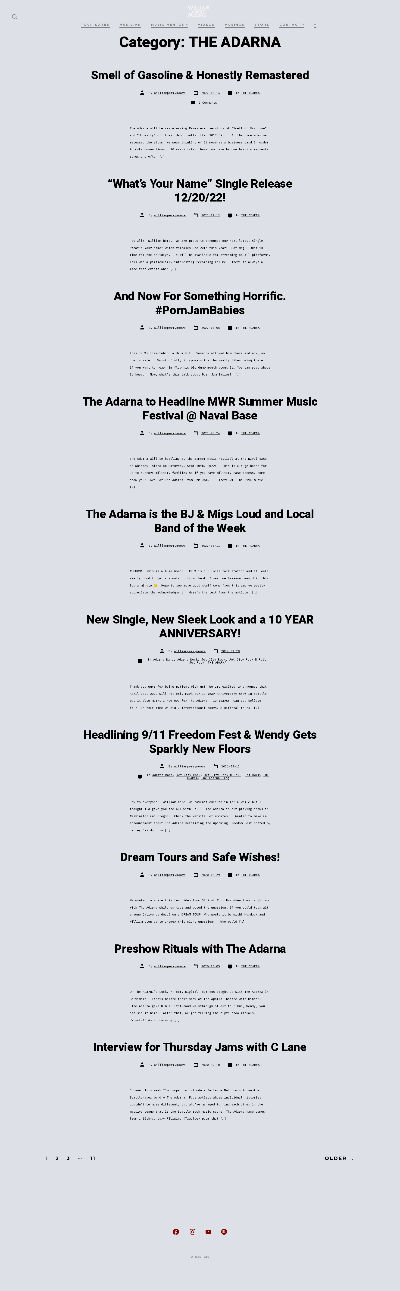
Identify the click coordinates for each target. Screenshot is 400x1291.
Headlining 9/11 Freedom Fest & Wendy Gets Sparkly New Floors (200, 742)
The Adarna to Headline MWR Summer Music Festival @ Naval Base (200, 409)
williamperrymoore (170, 93)
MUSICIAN (130, 24)
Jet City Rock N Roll (247, 659)
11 (93, 1158)
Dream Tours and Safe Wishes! (200, 857)
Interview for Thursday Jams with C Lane (200, 1047)
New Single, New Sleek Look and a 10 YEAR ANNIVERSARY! (200, 626)
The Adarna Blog (215, 778)
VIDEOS (206, 24)
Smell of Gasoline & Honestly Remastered (200, 75)
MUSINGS (235, 24)
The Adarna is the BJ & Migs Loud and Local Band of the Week (200, 521)
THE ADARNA (250, 93)
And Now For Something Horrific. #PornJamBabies (200, 303)
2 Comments (208, 103)
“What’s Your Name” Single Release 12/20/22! (200, 191)
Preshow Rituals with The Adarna (200, 949)
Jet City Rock (213, 659)
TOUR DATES (95, 24)
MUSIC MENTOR (168, 24)
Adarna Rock (187, 659)
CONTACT (290, 24)
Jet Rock (196, 662)
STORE (261, 24)
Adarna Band (163, 659)
